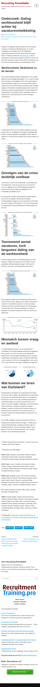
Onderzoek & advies (30, 36)
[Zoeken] (36, 578)
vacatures (19, 527)
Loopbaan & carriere (18, 36)
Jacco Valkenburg (9, 34)
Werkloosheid (29, 527)
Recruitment (5, 39)
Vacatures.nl (26, 55)
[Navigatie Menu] (36, 5)
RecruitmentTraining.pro (29, 655)
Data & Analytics (6, 36)
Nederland (10, 527)
